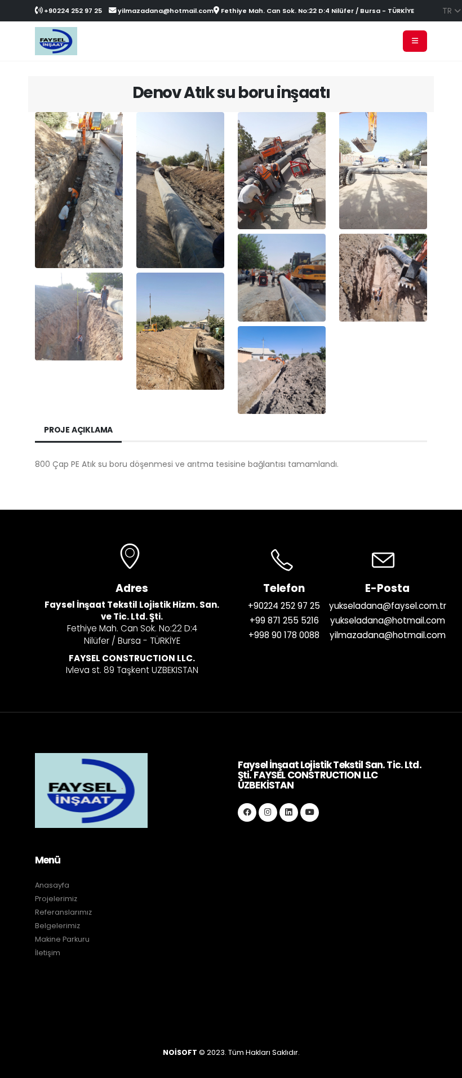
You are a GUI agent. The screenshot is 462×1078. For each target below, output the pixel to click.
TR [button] (448, 10)
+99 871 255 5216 (284, 620)
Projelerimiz (56, 898)
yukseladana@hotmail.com (387, 620)
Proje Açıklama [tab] (78, 429)
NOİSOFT (180, 1052)
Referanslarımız (63, 912)
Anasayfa (52, 885)
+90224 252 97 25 (72, 10)
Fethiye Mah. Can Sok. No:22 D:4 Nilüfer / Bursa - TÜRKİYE (316, 10)
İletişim (47, 952)
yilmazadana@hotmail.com (165, 10)
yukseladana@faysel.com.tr (387, 606)
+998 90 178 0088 (283, 635)
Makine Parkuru (62, 939)
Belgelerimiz (57, 925)
